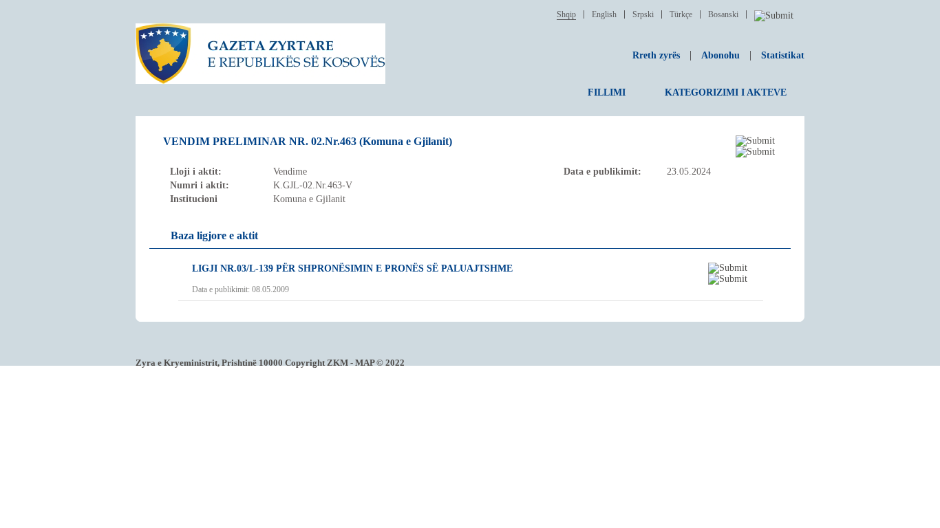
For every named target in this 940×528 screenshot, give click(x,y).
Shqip (566, 14)
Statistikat (782, 55)
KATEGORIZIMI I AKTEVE (726, 92)
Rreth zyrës (656, 55)
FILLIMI (607, 92)
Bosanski (723, 14)
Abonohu (720, 55)
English (604, 14)
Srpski (643, 14)
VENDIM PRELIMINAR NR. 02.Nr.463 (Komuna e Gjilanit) (307, 141)
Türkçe (681, 14)
